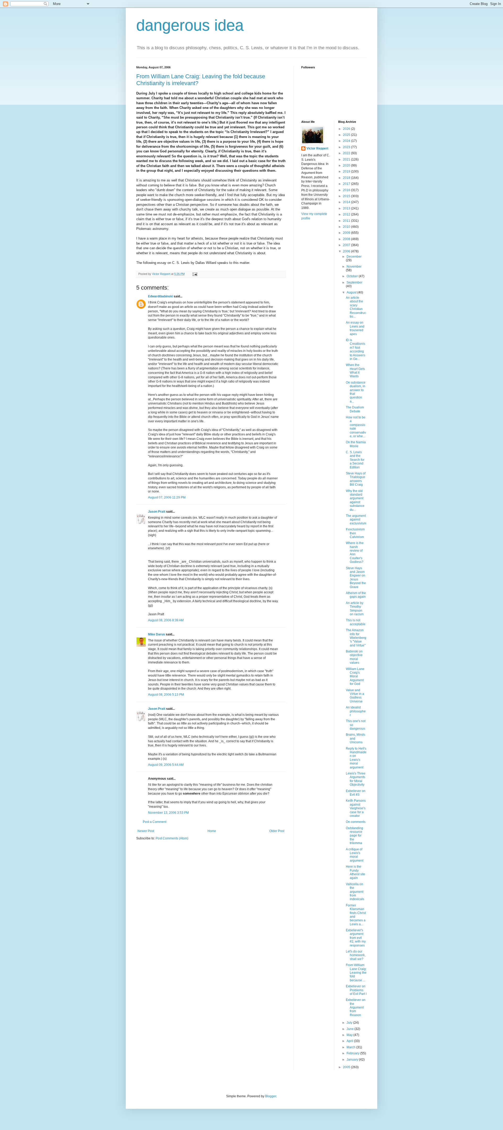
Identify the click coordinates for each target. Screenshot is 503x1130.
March (351, 1047)
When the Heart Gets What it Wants (355, 370)
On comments (355, 822)
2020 (347, 165)
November (354, 266)
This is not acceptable (355, 622)
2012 (347, 214)
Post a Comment (154, 822)
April (350, 1041)
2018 (347, 178)
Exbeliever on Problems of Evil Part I (356, 990)
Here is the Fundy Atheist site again (355, 872)
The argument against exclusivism (356, 519)
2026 (347, 129)
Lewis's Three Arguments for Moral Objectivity (355, 779)
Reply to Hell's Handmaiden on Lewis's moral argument (356, 758)
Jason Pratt (156, 511)
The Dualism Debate (355, 409)
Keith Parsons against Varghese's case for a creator (356, 808)
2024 (347, 141)
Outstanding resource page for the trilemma (354, 835)
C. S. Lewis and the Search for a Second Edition (355, 459)
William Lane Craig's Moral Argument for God (355, 676)
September (354, 282)
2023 (347, 147)
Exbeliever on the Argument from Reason (355, 1007)
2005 (347, 1067)
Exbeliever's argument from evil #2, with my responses (356, 937)
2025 (347, 135)
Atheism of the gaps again (356, 595)
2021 (347, 159)
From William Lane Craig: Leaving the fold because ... (356, 972)
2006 (347, 251)
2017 (347, 184)
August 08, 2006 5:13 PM (166, 694)
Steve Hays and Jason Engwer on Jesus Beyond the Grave (356, 577)
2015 (347, 196)
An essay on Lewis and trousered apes (355, 328)
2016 (347, 190)
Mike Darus (156, 634)
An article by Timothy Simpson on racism (355, 608)
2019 (347, 171)
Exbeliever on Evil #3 (355, 792)
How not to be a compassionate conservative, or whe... (356, 427)
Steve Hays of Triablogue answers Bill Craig (355, 479)
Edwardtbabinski (160, 296)
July (350, 1022)
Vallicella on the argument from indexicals (355, 891)
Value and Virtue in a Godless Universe (355, 695)
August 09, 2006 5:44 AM (166, 765)
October (353, 276)
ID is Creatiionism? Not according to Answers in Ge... (355, 349)
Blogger (270, 1096)
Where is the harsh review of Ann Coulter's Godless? (355, 552)
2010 (347, 227)
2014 (347, 202)
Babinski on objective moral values (354, 657)
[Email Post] (194, 273)
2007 (347, 245)
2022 (347, 153)
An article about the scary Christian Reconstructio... (356, 307)
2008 (347, 239)
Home (211, 831)
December (354, 256)
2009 (347, 233)
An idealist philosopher (356, 711)
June (350, 1029)
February (353, 1053)
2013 (347, 208)
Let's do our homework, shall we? (355, 955)
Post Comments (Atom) (172, 838)
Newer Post (146, 831)
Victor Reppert (317, 148)
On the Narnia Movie (356, 444)
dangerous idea (190, 25)
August (352, 292)
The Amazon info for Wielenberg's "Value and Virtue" (356, 637)
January (353, 1059)
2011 (347, 221)
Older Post (276, 831)
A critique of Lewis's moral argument (354, 855)
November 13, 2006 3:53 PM (168, 813)
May (350, 1035)
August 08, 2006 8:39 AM (166, 620)
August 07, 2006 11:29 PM (166, 497)
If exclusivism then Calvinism (355, 533)
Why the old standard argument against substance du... (355, 500)
